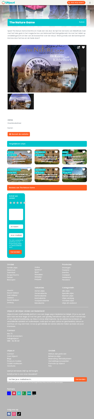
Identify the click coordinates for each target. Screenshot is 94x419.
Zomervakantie (41, 293)
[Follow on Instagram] (14, 414)
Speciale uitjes (68, 293)
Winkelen (38, 277)
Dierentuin (11, 270)
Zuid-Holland (12, 295)
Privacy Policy (17, 244)
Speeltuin (38, 270)
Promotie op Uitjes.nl (56, 363)
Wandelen (39, 274)
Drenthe (65, 272)
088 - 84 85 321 (13, 341)
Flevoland (66, 280)
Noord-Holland (13, 293)
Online (37, 267)
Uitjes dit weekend (69, 303)
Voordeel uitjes (68, 300)
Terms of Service (16, 245)
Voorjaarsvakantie (42, 300)
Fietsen (10, 277)
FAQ (50, 366)
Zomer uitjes (40, 291)
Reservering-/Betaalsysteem (59, 358)
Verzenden (15, 252)
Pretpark (38, 279)
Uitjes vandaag (68, 298)
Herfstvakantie (40, 296)
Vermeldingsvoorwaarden (58, 361)
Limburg (10, 302)
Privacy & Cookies (14, 361)
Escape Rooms (13, 275)
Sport (37, 272)
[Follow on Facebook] (9, 414)
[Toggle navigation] (90, 2)
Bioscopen (11, 280)
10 (25, 205)
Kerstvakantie (40, 298)
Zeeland (10, 298)
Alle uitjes (66, 291)
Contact (10, 354)
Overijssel (66, 275)
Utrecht (10, 290)
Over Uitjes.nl (12, 356)
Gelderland (66, 277)
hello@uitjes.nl (12, 338)
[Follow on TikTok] (19, 414)
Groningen (66, 268)
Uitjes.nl (10, 314)
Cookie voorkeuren (14, 363)
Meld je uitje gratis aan (57, 354)
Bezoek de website (19, 134)
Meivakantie (39, 303)
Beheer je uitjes (54, 356)
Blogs (9, 358)
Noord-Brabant (13, 300)
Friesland (65, 270)
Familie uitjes (12, 268)
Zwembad (11, 272)
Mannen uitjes (67, 296)
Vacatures (11, 366)
